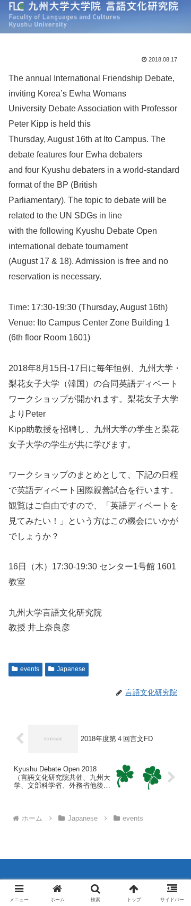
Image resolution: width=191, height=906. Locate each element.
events (29, 669)
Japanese (71, 669)
